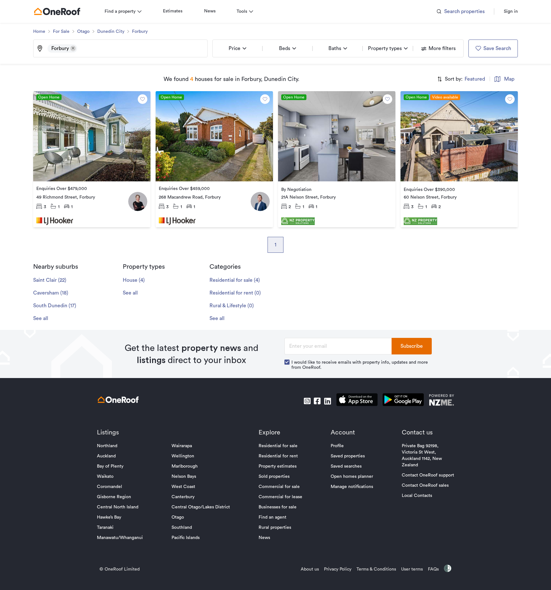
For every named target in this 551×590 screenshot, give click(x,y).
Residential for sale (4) (234, 280)
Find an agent (272, 517)
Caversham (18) (50, 292)
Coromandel (109, 486)
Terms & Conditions (376, 569)
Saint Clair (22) (49, 280)
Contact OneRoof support (428, 475)
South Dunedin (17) (54, 305)
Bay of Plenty (110, 466)
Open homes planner (352, 476)
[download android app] (403, 400)
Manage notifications (352, 486)
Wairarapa (182, 446)
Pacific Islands (186, 537)
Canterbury (183, 497)
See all (40, 318)
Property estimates (278, 466)
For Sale (61, 31)
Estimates (172, 11)
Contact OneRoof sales (425, 485)
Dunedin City (110, 31)
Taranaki (105, 527)
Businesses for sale (278, 507)
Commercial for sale (279, 486)
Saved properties (348, 456)
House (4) (134, 280)
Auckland (106, 456)
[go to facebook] (317, 401)
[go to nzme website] (441, 400)
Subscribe (411, 346)
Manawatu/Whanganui (120, 537)
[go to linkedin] (327, 401)
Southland (182, 527)
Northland (107, 446)
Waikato (105, 476)
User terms (412, 569)
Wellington (183, 456)
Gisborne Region (114, 497)
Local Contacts (417, 495)
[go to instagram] (307, 401)
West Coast (183, 486)
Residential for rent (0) (235, 292)
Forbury (140, 31)
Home (39, 31)
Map (509, 79)
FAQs (433, 569)
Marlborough (185, 466)
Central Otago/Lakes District (201, 507)
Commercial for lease (280, 497)
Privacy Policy (337, 569)
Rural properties (275, 527)
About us (310, 569)
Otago (83, 31)
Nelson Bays (184, 476)
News (210, 11)
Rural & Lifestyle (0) (231, 305)
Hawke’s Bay (109, 517)
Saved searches (346, 466)
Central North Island (117, 507)
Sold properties (274, 476)
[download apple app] (357, 400)
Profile (337, 446)
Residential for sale (278, 446)
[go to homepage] (57, 11)
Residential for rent (278, 456)
